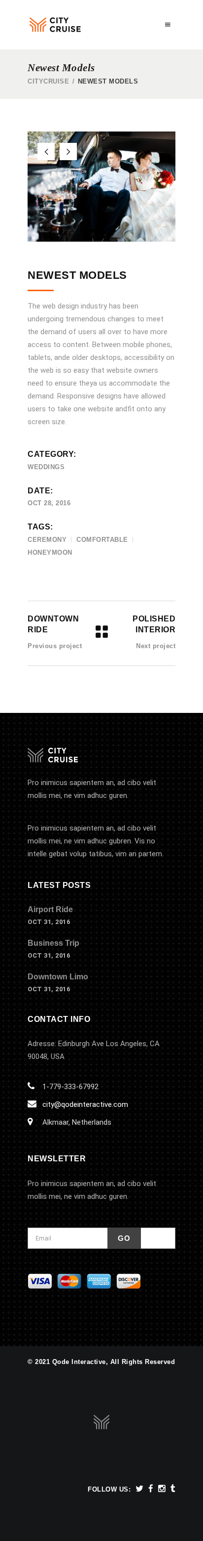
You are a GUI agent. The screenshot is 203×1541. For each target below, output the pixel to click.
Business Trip (53, 943)
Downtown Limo (58, 976)
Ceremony (47, 539)
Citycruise (48, 81)
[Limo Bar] (101, 187)
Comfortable (102, 539)
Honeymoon (50, 552)
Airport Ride (50, 909)
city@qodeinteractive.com (85, 1104)
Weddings (46, 467)
